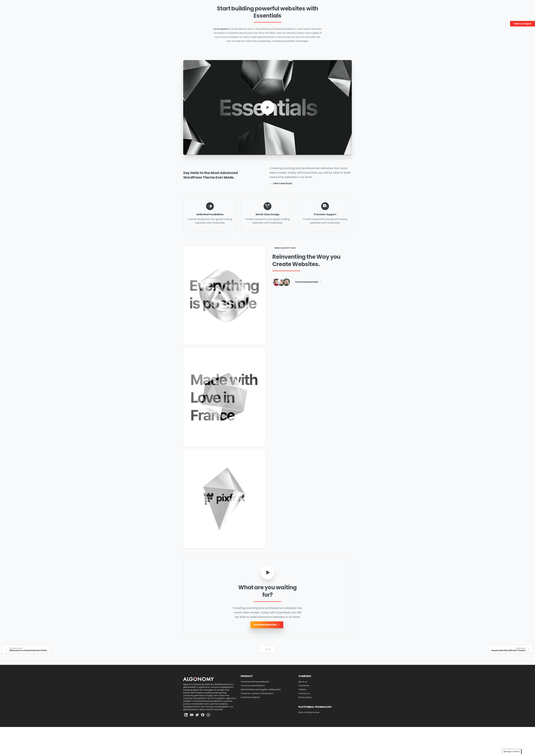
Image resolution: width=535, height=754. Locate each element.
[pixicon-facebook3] (203, 715)
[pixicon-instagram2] (208, 715)
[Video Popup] (267, 572)
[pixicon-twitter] (197, 715)
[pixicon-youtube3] (191, 715)
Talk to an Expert (523, 23)
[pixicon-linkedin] (186, 715)
